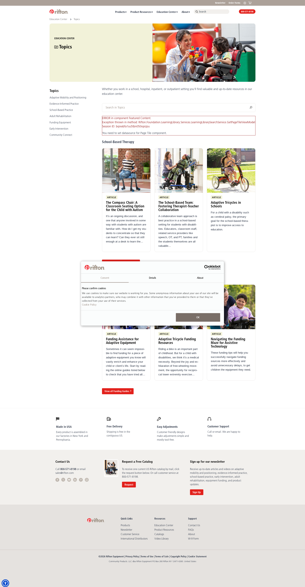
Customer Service (130, 534)
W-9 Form (193, 538)
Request (129, 484)
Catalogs (159, 534)
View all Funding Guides (117, 391)
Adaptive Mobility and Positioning (68, 97)
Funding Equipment (60, 122)
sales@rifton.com (64, 472)
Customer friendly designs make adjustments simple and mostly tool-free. (173, 435)
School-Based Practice (61, 109)
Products (120, 11)
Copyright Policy (178, 556)
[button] (5, 583)
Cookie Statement (197, 556)
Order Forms (234, 2)
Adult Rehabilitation (60, 116)
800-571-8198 (247, 11)
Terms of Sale (162, 556)
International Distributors (134, 538)
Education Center (166, 11)
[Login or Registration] (245, 3)
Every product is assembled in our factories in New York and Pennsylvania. (72, 435)
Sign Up (197, 492)
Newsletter (220, 2)
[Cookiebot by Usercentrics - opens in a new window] (206, 267)
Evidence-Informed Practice (64, 103)
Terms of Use (147, 556)
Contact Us (194, 525)
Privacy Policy (132, 556)
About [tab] (200, 277)
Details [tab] (152, 277)
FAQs (191, 529)
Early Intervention (59, 128)
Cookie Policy (89, 304)
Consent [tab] (105, 277)
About (185, 11)
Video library (161, 538)
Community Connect (61, 134)
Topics (54, 90)
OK (198, 317)
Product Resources (140, 11)
